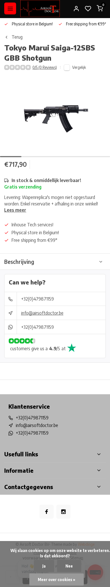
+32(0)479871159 (37, 299)
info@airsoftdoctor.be (42, 313)
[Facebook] (46, 512)
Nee (69, 566)
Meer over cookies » (56, 579)
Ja (44, 566)
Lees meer (15, 210)
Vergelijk (79, 67)
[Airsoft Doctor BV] (40, 8)
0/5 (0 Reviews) (44, 67)
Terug (17, 37)
